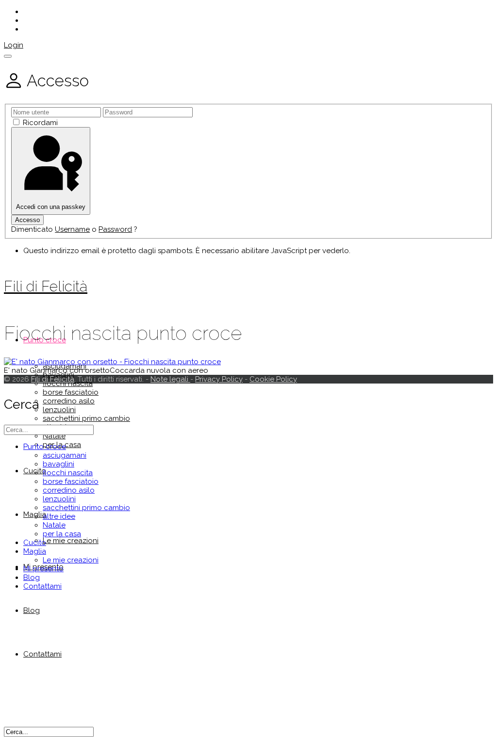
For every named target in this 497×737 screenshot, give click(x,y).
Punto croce (44, 446)
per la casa (62, 533)
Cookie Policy (273, 379)
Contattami (42, 654)
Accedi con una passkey (50, 206)
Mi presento (43, 568)
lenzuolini (59, 409)
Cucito (34, 542)
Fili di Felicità (45, 286)
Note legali (170, 379)
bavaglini (58, 464)
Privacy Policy (219, 379)
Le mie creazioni (71, 540)
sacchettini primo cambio (86, 418)
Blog (31, 610)
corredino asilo (69, 401)
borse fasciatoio (71, 392)
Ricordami (40, 122)
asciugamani (64, 455)
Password (115, 229)
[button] (13, 45)
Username (72, 229)
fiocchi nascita (68, 383)
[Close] (8, 56)
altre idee (59, 516)
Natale (54, 436)
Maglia (34, 551)
